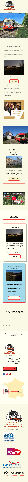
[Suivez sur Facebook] (4, 374)
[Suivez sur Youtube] (10, 374)
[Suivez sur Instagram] (7, 374)
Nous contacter (9, 369)
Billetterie (14, 81)
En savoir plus (14, 179)
